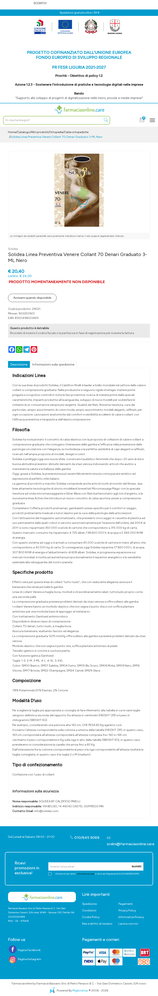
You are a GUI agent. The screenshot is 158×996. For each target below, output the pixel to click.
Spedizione (89, 904)
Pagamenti (125, 904)
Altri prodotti (39, 132)
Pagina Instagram (29, 959)
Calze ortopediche (76, 132)
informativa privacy (86, 873)
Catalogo (23, 132)
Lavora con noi (128, 923)
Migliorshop (80, 990)
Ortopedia (56, 132)
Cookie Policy (91, 917)
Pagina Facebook (29, 950)
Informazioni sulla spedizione (53, 364)
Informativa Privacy (131, 917)
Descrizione (19, 364)
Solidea (13, 249)
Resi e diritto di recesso (97, 923)
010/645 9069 (86, 837)
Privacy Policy (127, 910)
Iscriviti (136, 866)
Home (12, 132)
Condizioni (89, 910)
